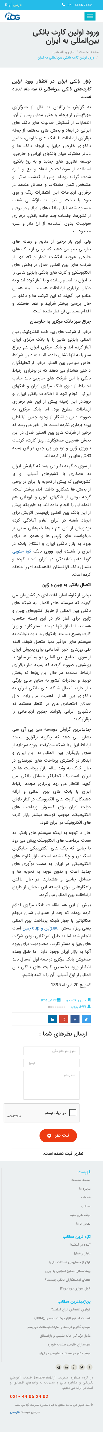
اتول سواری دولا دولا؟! (75, 1288)
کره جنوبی (21, 551)
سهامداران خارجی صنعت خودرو (69, 1344)
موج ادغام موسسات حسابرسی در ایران (64, 1353)
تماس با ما (83, 1223)
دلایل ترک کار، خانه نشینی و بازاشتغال (65, 1335)
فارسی (17, 5)
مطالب (85, 1206)
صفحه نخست (89, 52)
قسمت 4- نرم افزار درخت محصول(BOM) (62, 1318)
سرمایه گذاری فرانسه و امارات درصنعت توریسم (59, 1327)
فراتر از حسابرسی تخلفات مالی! (69, 1262)
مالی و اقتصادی (63, 52)
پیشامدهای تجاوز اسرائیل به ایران (67, 1271)
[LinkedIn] (52, 1019)
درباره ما (84, 1188)
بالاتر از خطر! (82, 1253)
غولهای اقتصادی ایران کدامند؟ (70, 1309)
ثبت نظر (62, 1135)
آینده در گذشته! (80, 1244)
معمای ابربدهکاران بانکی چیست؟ (67, 1279)
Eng (7, 5)
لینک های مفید (80, 1215)
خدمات (85, 1197)
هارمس (15, 1412)
